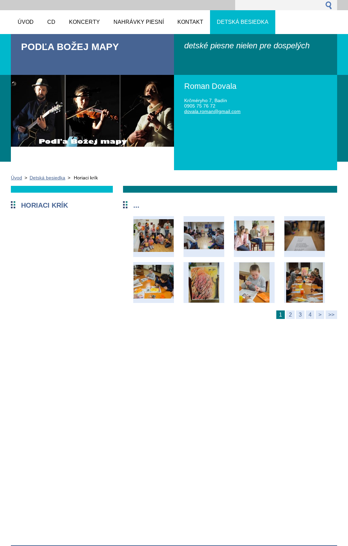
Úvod (16, 177)
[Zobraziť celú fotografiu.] (154, 236)
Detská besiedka (47, 177)
